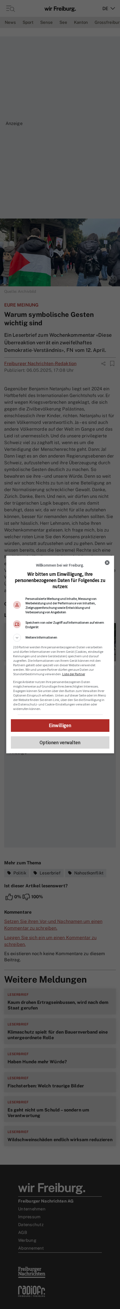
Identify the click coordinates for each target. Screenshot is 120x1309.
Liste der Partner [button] (73, 674)
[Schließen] (107, 562)
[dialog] (60, 654)
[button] (60, 638)
